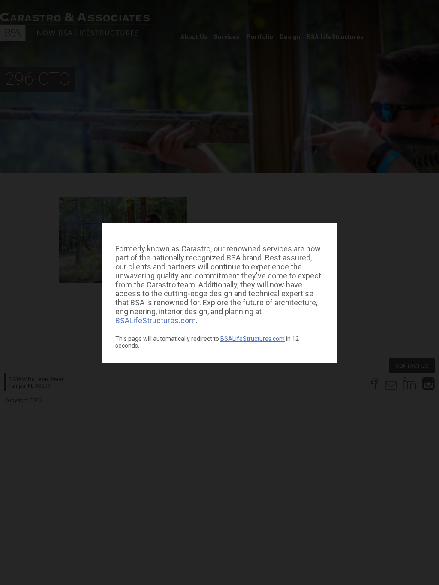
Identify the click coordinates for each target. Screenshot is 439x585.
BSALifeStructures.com (155, 320)
